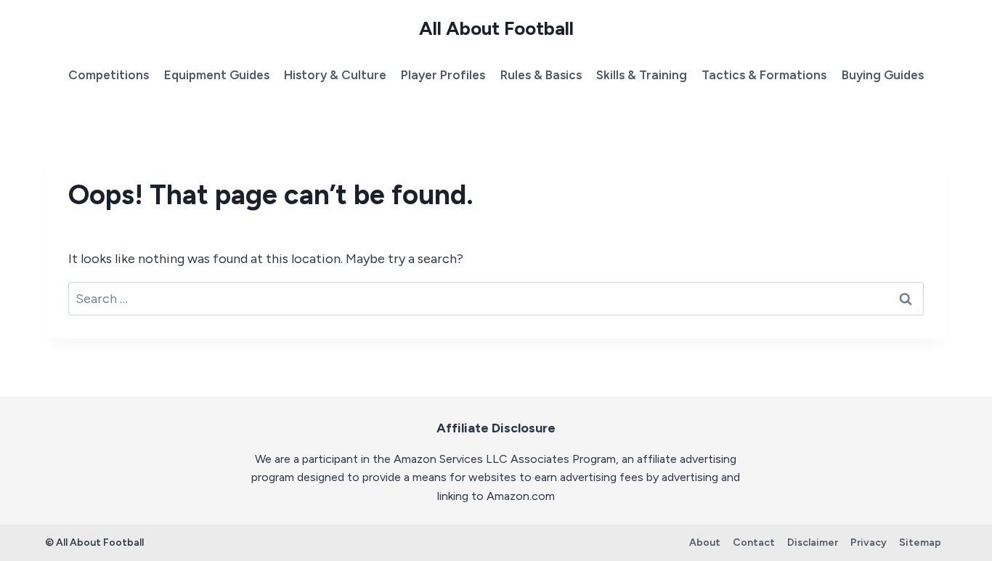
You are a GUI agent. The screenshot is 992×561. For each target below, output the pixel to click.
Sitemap (920, 542)
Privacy (868, 542)
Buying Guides (883, 75)
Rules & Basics (541, 75)
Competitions (108, 75)
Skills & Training (641, 75)
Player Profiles (443, 75)
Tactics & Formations (764, 75)
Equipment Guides (216, 75)
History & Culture (335, 75)
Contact (754, 542)
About (704, 542)
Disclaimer (812, 542)
